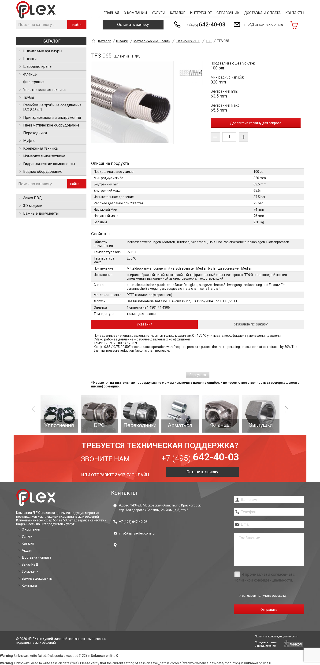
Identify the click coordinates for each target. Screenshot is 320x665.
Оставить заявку (133, 24)
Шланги (30, 59)
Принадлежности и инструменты (52, 117)
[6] (220, 414)
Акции (27, 550)
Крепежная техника (40, 148)
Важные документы (41, 213)
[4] (140, 414)
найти (77, 24)
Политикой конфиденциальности (263, 580)
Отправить (268, 609)
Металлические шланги (152, 41)
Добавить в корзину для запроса (255, 123)
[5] (180, 414)
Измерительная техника (44, 156)
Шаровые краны (37, 66)
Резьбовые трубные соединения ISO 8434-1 (52, 107)
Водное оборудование (42, 171)
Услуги (158, 13)
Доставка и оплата (262, 13)
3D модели (32, 205)
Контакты (294, 13)
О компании (135, 13)
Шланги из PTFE (188, 41)
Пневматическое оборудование (51, 125)
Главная (111, 13)
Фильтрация (33, 82)
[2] (59, 414)
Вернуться (198, 375)
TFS (209, 41)
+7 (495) (205, 24)
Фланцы (30, 74)
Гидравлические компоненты (49, 164)
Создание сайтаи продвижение (266, 644)
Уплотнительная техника (44, 89)
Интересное (201, 13)
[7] (260, 414)
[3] (99, 414)
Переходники (35, 133)
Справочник (227, 13)
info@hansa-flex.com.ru (263, 24)
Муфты (29, 140)
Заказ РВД (32, 198)
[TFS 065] (132, 102)
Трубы (28, 97)
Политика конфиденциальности (276, 636)
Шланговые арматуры (42, 51)
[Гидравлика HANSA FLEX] (36, 10)
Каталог (177, 13)
